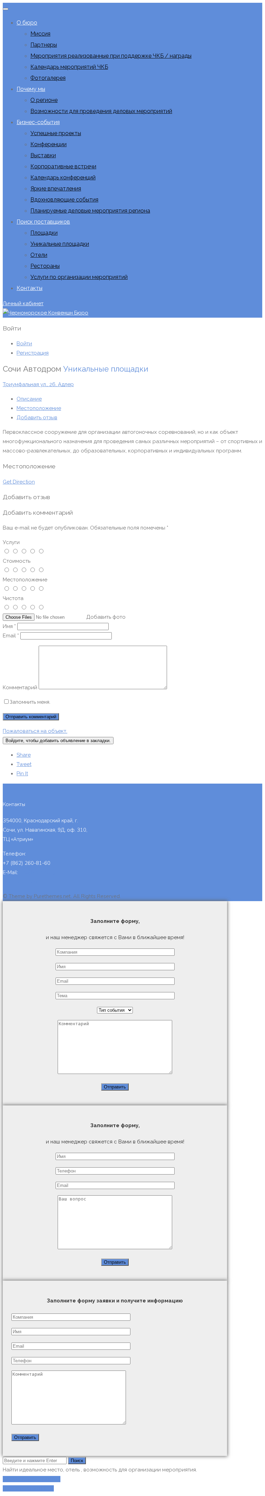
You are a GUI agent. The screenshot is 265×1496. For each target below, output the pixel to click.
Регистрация (33, 353)
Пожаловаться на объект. (35, 731)
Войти (24, 343)
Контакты (29, 288)
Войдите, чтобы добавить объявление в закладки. (58, 740)
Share (24, 755)
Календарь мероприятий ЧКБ (69, 67)
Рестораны (45, 266)
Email (11, 636)
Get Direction (19, 482)
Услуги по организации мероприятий (79, 277)
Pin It (22, 773)
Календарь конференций (63, 177)
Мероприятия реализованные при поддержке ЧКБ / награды (111, 56)
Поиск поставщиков (43, 221)
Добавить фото (106, 617)
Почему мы (31, 89)
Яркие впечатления (55, 188)
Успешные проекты (55, 133)
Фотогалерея (48, 78)
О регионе (44, 100)
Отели (38, 255)
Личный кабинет (23, 303)
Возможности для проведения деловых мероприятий (101, 111)
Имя (9, 626)
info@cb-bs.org (37, 872)
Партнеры (43, 44)
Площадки (44, 233)
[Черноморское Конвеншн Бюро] (45, 313)
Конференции (48, 144)
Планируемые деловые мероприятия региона (90, 210)
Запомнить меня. (30, 702)
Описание (29, 399)
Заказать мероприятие (31, 1479)
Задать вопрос (20, 881)
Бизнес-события (38, 122)
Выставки (43, 155)
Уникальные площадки (59, 244)
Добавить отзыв (37, 417)
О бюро (27, 22)
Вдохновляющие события (64, 199)
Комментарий (20, 687)
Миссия (40, 33)
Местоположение (39, 408)
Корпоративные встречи (63, 166)
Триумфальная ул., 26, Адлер (38, 384)
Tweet (24, 764)
